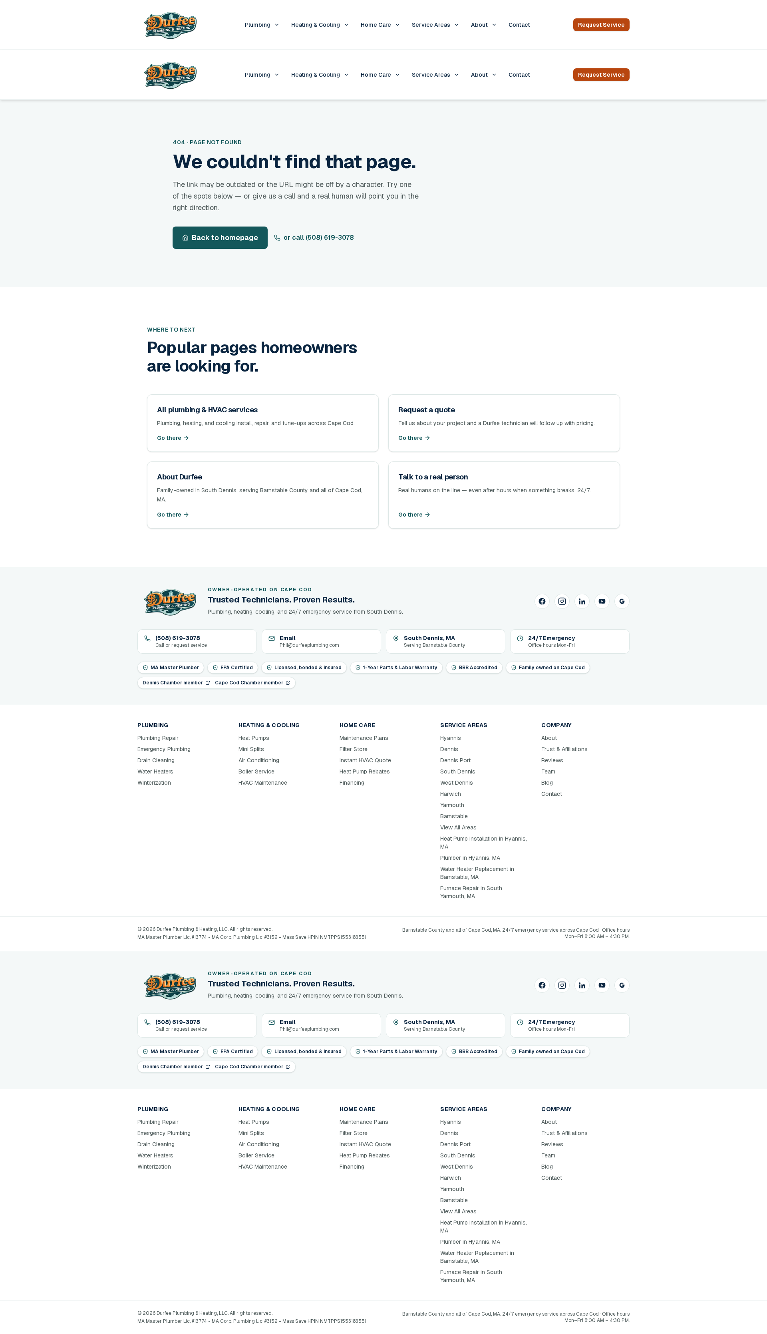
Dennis (449, 749)
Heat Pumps (253, 738)
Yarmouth (452, 805)
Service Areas (431, 24)
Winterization (154, 782)
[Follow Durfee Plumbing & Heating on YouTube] (602, 601)
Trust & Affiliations (564, 749)
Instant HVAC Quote (365, 760)
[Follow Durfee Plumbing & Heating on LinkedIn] (582, 601)
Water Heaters (155, 771)
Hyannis (450, 738)
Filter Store (354, 749)
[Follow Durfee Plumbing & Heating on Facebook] (542, 601)
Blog (547, 782)
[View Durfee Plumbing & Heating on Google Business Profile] (622, 601)
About (479, 24)
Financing (352, 782)
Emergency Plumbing (164, 749)
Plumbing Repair (158, 738)
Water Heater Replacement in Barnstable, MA (477, 873)
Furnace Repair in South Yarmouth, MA (471, 892)
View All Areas (458, 827)
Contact (519, 24)
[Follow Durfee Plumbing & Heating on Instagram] (562, 601)
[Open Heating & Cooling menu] (346, 25)
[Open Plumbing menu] (277, 25)
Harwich (450, 793)
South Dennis (457, 771)
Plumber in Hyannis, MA (470, 857)
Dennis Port (455, 760)
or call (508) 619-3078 (319, 237)
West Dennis (456, 782)
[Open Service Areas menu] (456, 25)
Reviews (552, 760)
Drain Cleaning (156, 760)
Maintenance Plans (364, 738)
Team (548, 771)
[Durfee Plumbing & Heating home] (169, 24)
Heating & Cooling (315, 24)
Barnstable (454, 816)
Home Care (376, 24)
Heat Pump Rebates (365, 771)
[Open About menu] (494, 25)
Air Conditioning (258, 760)
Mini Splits (251, 749)
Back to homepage (225, 237)
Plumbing (257, 24)
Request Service (601, 24)
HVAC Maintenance (262, 782)
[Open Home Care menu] (397, 25)
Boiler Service (256, 771)
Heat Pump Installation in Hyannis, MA (483, 842)
